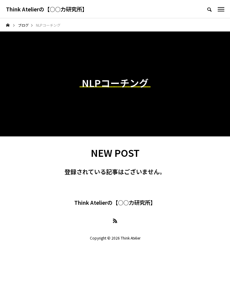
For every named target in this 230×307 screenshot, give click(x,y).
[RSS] (115, 220)
